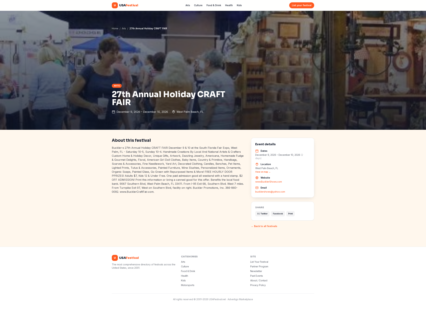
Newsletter (256, 271)
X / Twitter (262, 213)
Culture (198, 5)
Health (229, 5)
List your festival (302, 5)
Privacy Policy (258, 285)
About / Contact (258, 280)
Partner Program (259, 266)
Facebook (278, 213)
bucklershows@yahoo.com (270, 191)
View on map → (263, 172)
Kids (239, 5)
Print (290, 213)
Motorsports (187, 285)
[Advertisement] (213, 56)
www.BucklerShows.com (268, 181)
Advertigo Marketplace (240, 299)
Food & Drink (214, 5)
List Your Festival (259, 261)
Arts (188, 5)
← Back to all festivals (264, 226)
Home (115, 28)
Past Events (256, 275)
